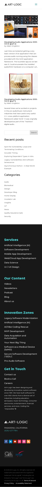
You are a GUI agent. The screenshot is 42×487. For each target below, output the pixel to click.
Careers (8, 383)
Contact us (10, 374)
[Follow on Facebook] (6, 441)
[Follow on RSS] (28, 441)
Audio (6, 182)
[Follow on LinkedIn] (10, 441)
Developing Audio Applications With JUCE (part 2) (20, 43)
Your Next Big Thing (15, 342)
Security (7, 216)
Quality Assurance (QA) (13, 213)
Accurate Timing (10, 153)
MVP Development (14, 331)
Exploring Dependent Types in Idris (18, 156)
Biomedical (8, 185)
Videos (7, 284)
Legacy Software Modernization (21, 318)
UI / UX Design (11, 267)
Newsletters (10, 288)
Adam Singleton (13, 46)
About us (9, 301)
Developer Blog (10, 192)
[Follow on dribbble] (24, 441)
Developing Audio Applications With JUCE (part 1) (20, 100)
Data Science (11, 262)
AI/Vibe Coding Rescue (16, 327)
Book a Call (10, 379)
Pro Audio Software (14, 361)
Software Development (16, 249)
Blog (6, 297)
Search (34, 133)
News (6, 209)
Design (7, 189)
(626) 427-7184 (11, 431)
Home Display (10, 196)
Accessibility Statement (24, 483)
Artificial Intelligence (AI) (17, 245)
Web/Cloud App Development (20, 258)
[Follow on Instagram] (19, 441)
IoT (5, 206)
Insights (7, 203)
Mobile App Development (18, 254)
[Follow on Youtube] (15, 441)
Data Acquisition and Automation (15, 337)
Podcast (8, 292)
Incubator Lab (10, 199)
